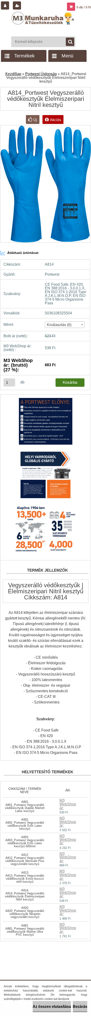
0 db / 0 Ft (84, 7)
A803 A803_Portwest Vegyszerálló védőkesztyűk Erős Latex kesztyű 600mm (24, 841)
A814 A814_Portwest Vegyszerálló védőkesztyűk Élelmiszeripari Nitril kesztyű (25, 895)
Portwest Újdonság (41, 74)
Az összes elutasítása (52, 1007)
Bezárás (80, 1007)
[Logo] (43, 23)
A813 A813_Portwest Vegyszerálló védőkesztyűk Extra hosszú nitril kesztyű (24, 877)
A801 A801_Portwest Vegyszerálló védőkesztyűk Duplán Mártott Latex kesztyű (25, 806)
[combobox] (65, 324)
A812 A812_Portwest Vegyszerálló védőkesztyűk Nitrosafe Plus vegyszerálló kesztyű (24, 859)
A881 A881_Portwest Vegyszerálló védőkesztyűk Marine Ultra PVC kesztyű (24, 930)
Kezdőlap (13, 74)
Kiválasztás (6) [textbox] (59, 325)
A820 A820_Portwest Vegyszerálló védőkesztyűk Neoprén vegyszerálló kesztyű (24, 912)
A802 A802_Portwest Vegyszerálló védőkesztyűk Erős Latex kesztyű (24, 824)
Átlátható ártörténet (22, 253)
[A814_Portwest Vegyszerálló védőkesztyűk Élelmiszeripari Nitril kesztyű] (45, 423)
